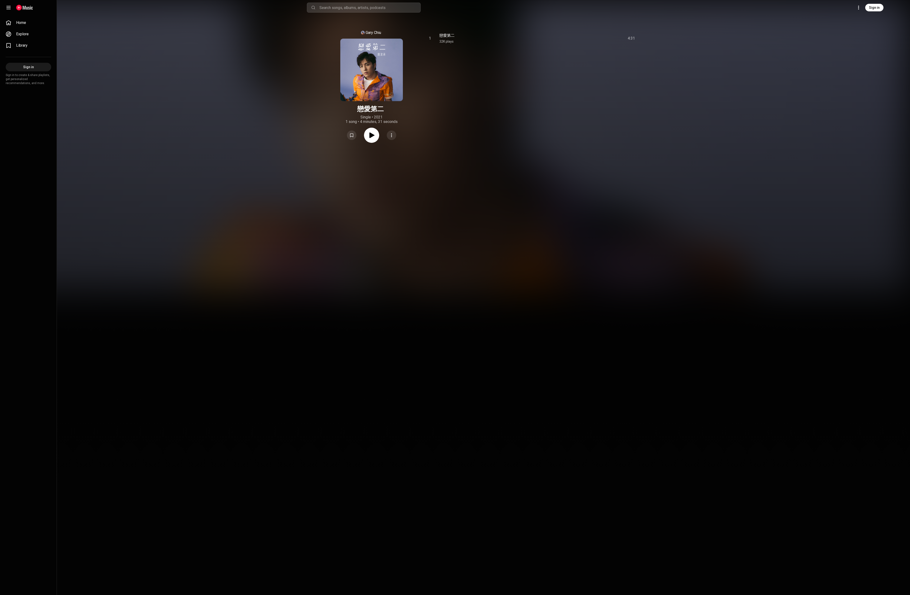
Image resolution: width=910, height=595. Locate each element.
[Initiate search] (313, 7)
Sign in (874, 7)
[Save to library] (352, 135)
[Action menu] (391, 135)
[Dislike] (604, 38)
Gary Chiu (373, 32)
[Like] (595, 38)
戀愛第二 (447, 35)
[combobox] (369, 7)
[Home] (24, 7)
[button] (351, 135)
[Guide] (8, 7)
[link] (28, 22)
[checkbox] (631, 38)
